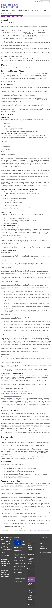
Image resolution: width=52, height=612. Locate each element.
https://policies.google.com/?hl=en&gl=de (12, 396)
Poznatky (14, 10)
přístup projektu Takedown (30, 594)
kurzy (30, 574)
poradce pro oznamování (30, 600)
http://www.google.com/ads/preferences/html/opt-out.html (16, 391)
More (44, 10)
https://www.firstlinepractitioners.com (14, 157)
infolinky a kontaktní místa (30, 604)
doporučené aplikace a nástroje (31, 563)
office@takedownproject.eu (10, 53)
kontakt (29, 597)
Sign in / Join (37, 1)
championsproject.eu (5, 563)
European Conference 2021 (30, 580)
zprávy (8, 10)
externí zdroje (30, 584)
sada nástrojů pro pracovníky (31, 555)
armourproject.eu (4, 570)
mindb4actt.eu (4, 566)
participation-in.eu (5, 574)
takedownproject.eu (5, 559)
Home (3, 10)
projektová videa (31, 587)
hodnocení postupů (31, 559)
